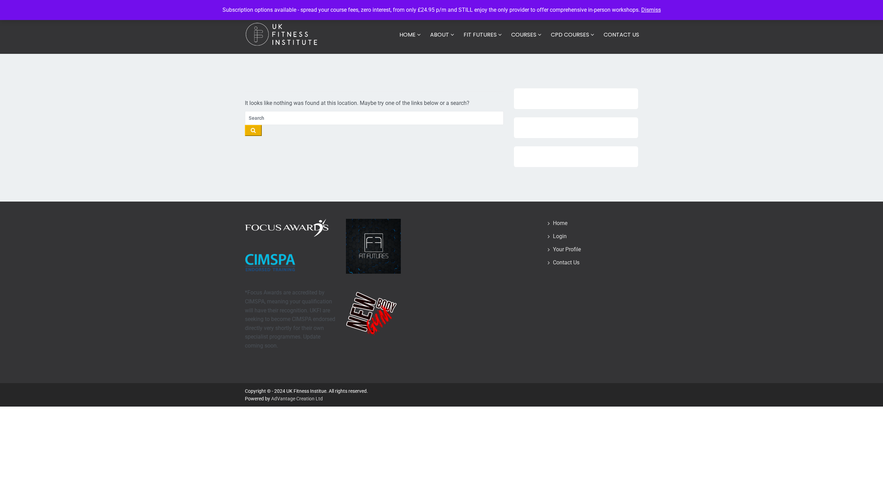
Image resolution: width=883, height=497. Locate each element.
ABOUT (440, 35)
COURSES (524, 35)
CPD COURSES (571, 35)
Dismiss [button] (651, 10)
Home (560, 223)
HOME (408, 35)
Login (560, 236)
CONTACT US (621, 35)
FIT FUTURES (481, 35)
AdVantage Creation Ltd (297, 398)
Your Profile (567, 249)
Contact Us (566, 262)
